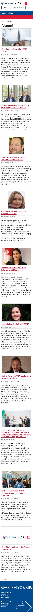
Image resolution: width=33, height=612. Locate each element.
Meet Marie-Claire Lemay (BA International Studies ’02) (13, 269)
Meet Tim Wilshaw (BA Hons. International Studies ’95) (13, 158)
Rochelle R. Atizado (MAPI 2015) (15, 324)
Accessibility (4, 605)
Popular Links (17, 8)
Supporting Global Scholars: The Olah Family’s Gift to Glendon (15, 106)
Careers (3, 606)
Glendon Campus (8, 13)
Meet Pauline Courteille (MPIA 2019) (14, 50)
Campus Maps (5, 597)
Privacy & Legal (5, 603)
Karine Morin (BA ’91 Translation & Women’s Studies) (16, 377)
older (4, 579)
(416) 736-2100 (5, 596)
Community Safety (6, 601)
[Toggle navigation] (3, 17)
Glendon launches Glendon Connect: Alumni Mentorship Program (13, 493)
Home (3, 21)
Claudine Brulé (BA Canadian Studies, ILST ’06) (13, 212)
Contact (3, 594)
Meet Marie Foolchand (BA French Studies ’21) (15, 548)
